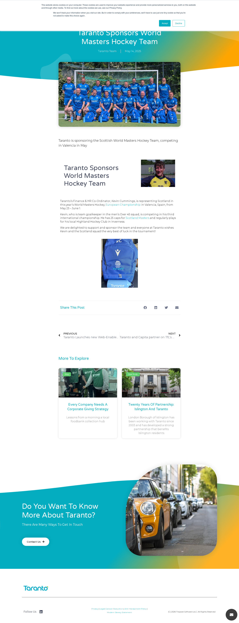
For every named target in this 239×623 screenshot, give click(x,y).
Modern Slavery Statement (119, 612)
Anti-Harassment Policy (135, 609)
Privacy (94, 609)
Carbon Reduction (114, 609)
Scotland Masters (137, 217)
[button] (145, 307)
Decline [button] (178, 23)
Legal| (103, 609)
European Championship (123, 204)
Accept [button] (165, 23)
